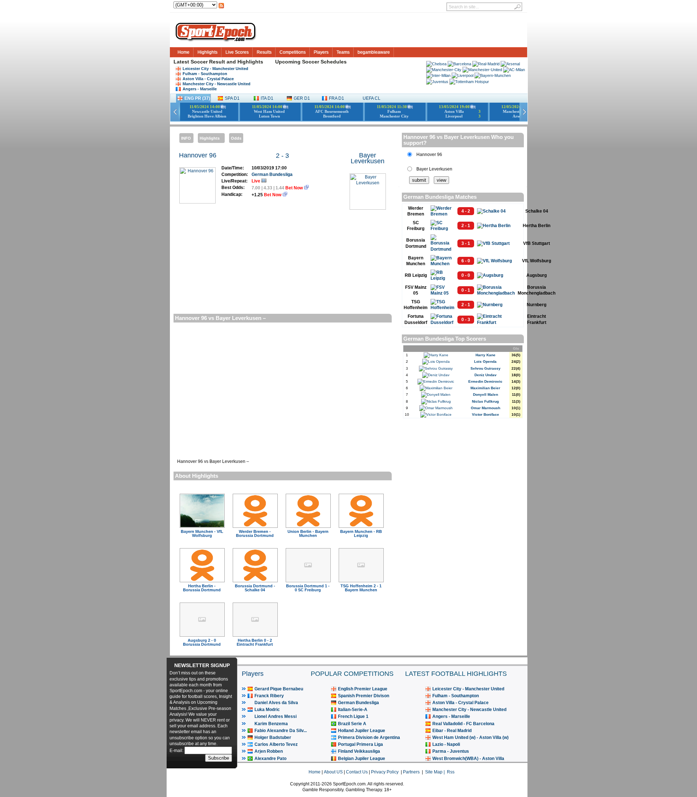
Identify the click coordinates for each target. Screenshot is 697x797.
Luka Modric (267, 709)
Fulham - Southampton (205, 73)
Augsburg (536, 275)
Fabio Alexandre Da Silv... (280, 730)
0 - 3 (465, 319)
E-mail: (177, 750)
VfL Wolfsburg (536, 260)
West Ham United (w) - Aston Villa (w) (470, 737)
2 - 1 (465, 225)
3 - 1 (465, 243)
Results (264, 52)
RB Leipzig (416, 275)
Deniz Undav (485, 375)
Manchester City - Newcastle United (216, 84)
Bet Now (294, 187)
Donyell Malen (485, 395)
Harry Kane (486, 355)
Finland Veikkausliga (359, 751)
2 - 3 (282, 155)
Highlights (207, 52)
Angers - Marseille (200, 89)
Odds (236, 138)
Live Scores (237, 52)
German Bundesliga (272, 174)
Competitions (293, 52)
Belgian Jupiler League (361, 758)
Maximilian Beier (485, 388)
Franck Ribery (269, 695)
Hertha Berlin (536, 225)
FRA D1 (336, 98)
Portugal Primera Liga (360, 744)
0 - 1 (465, 290)
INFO (186, 138)
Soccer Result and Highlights (227, 62)
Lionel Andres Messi (275, 716)
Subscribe (218, 758)
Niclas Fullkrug (485, 401)
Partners (411, 772)
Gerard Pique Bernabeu (278, 688)
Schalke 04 (536, 211)
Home (183, 52)
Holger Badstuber (272, 737)
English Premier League (362, 688)
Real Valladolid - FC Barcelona (463, 723)
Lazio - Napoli (446, 744)
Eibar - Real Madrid (452, 730)
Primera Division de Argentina (369, 737)
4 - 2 (465, 211)
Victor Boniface (485, 414)
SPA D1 (232, 98)
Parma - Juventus (450, 751)
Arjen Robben (268, 751)
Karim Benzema (271, 723)
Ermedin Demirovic (485, 381)
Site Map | (436, 772)
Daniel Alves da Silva (276, 702)
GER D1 (302, 98)
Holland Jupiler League (361, 730)
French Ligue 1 (353, 716)
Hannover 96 (197, 155)
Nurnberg (536, 304)
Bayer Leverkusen (367, 158)
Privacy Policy (385, 772)
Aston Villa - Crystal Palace (208, 79)
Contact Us (357, 772)
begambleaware (374, 52)
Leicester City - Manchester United (215, 68)
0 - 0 (465, 275)
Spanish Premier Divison (363, 695)
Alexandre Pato (270, 758)
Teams (343, 52)
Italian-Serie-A (352, 709)
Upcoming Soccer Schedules (311, 62)
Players (321, 52)
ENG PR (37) (197, 98)
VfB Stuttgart (536, 243)
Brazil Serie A (352, 723)
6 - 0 (465, 260)
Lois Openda (485, 361)
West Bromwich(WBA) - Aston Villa (468, 758)
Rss (451, 772)
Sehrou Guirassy (485, 368)
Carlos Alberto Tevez (276, 744)
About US (333, 772)
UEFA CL (371, 98)
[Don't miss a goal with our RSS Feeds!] (221, 7)
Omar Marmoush (485, 408)
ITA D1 (267, 98)
